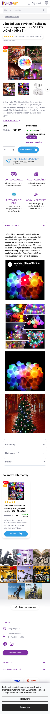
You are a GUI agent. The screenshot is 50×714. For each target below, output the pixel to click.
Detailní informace (10, 121)
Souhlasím (25, 707)
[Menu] (47, 3)
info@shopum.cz (14, 628)
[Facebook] (5, 643)
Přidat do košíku (26, 150)
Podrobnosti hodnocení (34, 36)
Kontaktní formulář (15, 653)
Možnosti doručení (34, 142)
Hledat (44, 10)
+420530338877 (14, 634)
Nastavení (25, 699)
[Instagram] (11, 643)
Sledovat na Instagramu (27, 607)
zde (34, 693)
